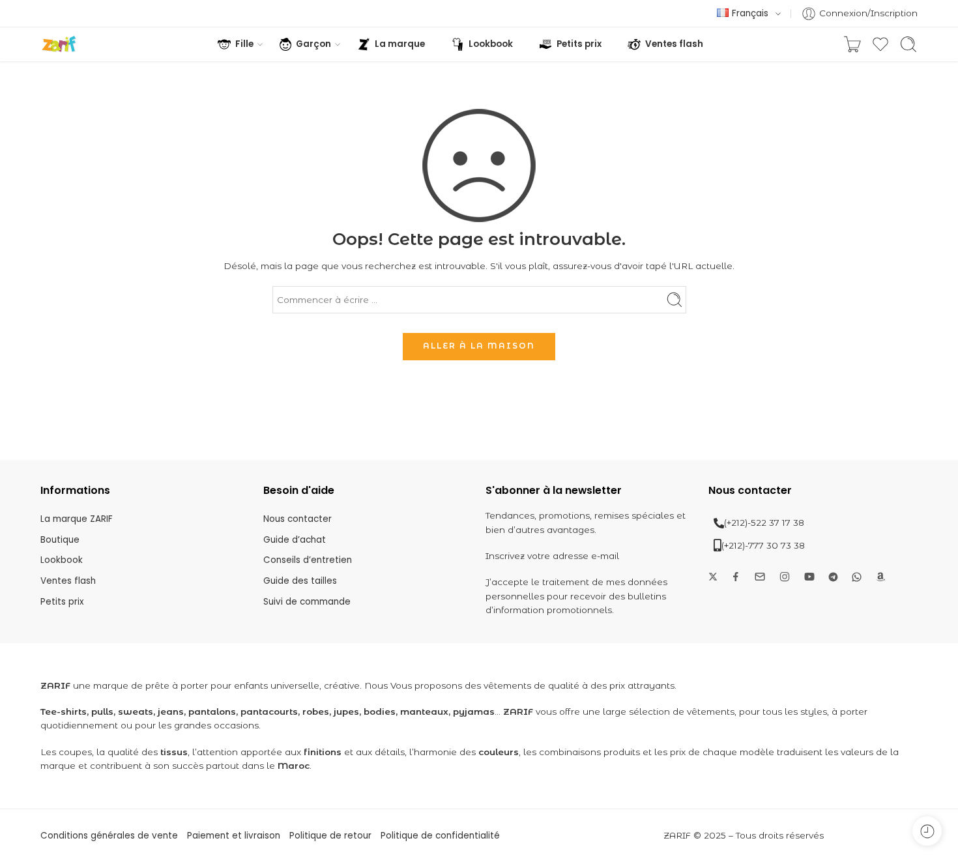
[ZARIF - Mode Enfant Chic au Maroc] (59, 44)
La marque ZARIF (76, 519)
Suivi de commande (307, 602)
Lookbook (491, 44)
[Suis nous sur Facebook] (736, 576)
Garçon (313, 44)
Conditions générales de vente (109, 835)
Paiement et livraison (233, 835)
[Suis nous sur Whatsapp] (856, 576)
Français (750, 13)
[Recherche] (908, 44)
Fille (244, 44)
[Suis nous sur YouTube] (809, 576)
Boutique (60, 540)
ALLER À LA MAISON (479, 346)
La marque (400, 44)
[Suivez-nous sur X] (713, 576)
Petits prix (579, 44)
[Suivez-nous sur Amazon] (880, 576)
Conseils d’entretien (307, 560)
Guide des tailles (300, 581)
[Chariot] (852, 44)
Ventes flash (674, 44)
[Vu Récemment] (927, 831)
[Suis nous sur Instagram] (785, 576)
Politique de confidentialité (440, 835)
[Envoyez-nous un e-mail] (760, 576)
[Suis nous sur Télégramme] (833, 577)
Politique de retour (330, 835)
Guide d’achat (294, 540)
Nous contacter (297, 519)
